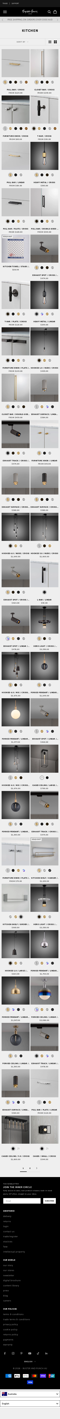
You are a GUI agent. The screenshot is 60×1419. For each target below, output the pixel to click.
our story (8, 1265)
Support (15, 3)
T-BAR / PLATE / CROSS (16, 321)
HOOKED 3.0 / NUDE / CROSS (44, 553)
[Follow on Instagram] (13, 1353)
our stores (8, 1270)
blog (5, 1296)
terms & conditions (13, 1314)
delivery (7, 1216)
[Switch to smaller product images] (55, 42)
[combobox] (30, 1394)
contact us (9, 1231)
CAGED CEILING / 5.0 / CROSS (16, 1156)
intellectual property (14, 1252)
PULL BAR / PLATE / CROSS (15, 229)
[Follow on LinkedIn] (46, 1353)
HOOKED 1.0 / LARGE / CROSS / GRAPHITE (15, 971)
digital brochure (11, 1280)
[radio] (4, 82)
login (6, 1226)
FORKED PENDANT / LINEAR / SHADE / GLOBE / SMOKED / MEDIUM (44, 971)
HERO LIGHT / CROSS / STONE (44, 924)
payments (8, 1340)
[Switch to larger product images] (49, 42)
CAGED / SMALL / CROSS (44, 1156)
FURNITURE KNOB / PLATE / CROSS (16, 368)
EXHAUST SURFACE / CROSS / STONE (15, 507)
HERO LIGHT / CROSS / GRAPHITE (44, 646)
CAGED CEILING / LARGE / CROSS (44, 785)
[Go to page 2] (36, 1168)
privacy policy (10, 1324)
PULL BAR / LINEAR (16, 182)
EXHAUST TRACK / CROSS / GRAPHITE (15, 461)
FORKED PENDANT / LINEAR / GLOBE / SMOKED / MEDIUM (44, 693)
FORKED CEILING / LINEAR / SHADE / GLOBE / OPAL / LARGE (44, 1017)
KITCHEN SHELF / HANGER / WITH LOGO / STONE (44, 878)
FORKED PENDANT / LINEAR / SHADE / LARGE (15, 1017)
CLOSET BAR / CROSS (44, 90)
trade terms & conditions (16, 1319)
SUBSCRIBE (49, 1201)
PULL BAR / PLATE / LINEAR (44, 1110)
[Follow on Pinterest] (21, 1353)
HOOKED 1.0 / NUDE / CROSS (44, 368)
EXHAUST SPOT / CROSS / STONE (16, 600)
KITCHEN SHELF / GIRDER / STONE (15, 924)
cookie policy (10, 1330)
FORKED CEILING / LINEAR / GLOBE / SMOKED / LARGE (15, 1063)
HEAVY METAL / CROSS (44, 182)
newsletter (8, 1275)
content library (11, 1286)
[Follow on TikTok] (38, 1353)
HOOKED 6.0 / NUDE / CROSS (15, 553)
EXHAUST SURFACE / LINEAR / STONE (44, 414)
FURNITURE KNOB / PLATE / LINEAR (16, 878)
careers (7, 1301)
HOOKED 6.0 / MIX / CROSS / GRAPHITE (15, 693)
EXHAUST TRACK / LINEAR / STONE (44, 1063)
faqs (5, 1247)
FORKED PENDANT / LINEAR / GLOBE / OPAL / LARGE (15, 739)
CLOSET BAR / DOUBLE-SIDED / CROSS (16, 414)
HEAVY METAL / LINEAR (44, 321)
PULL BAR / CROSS (15, 90)
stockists (7, 1242)
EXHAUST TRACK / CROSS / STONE (44, 832)
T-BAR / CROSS (44, 136)
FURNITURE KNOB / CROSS (15, 136)
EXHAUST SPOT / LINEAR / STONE (44, 739)
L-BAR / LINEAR (44, 600)
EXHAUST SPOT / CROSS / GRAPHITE (44, 275)
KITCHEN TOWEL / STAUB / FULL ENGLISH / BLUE (15, 267)
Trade (5, 3)
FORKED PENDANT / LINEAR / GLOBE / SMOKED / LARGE (15, 832)
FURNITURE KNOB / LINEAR (44, 461)
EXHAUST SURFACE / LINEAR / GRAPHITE (15, 1110)
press (6, 1291)
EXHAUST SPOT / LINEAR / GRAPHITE (15, 646)
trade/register (10, 1236)
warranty (7, 1345)
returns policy (10, 1334)
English (28, 1362)
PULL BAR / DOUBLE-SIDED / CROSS (44, 229)
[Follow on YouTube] (29, 1353)
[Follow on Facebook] (4, 1353)
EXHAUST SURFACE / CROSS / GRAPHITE (44, 507)
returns (7, 1221)
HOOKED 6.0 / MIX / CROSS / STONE (15, 785)
